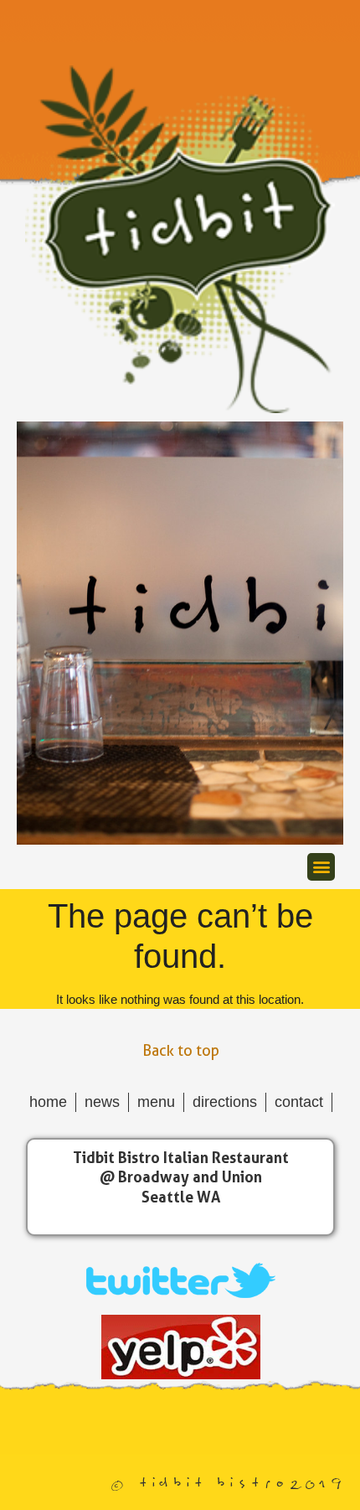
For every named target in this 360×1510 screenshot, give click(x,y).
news (102, 1102)
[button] (321, 867)
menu (156, 1102)
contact (299, 1102)
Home (48, 1102)
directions (225, 1102)
